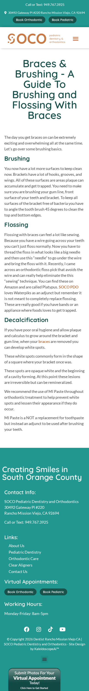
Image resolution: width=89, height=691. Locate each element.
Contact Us (18, 571)
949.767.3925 (54, 4)
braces (44, 341)
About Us (16, 545)
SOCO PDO (68, 287)
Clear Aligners (20, 565)
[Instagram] (38, 629)
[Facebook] (26, 629)
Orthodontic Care (23, 558)
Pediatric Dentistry (25, 552)
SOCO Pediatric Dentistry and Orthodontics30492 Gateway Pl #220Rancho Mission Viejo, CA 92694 (41, 507)
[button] (75, 38)
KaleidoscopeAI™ (46, 649)
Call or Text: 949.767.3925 (26, 522)
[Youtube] (62, 629)
